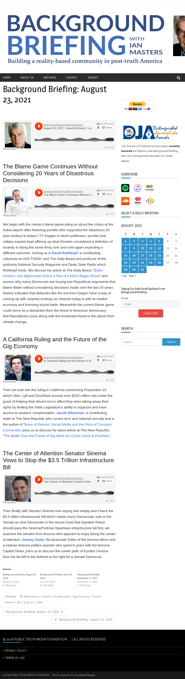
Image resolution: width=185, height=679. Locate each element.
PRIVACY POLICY (16, 650)
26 (159, 262)
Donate (93, 77)
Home (7, 77)
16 (134, 255)
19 (159, 255)
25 (150, 262)
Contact (72, 77)
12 (159, 248)
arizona (46, 596)
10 (142, 248)
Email (124, 298)
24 (142, 262)
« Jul (123, 275)
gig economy (81, 596)
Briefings (11, 596)
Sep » (132, 275)
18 (150, 255)
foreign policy (62, 596)
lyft (19, 602)
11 (150, 248)
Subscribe (150, 313)
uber (40, 602)
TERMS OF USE (15, 658)
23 (134, 262)
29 (125, 269)
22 (125, 262)
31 (142, 269)
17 (142, 255)
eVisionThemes (87, 675)
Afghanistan (31, 596)
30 (134, 269)
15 (125, 255)
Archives (50, 77)
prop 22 (29, 602)
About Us (27, 77)
